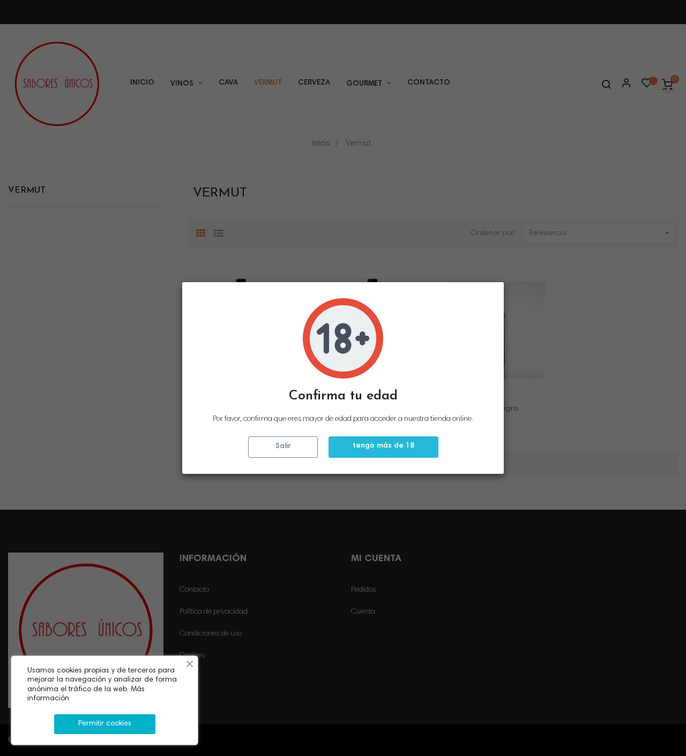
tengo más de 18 (383, 446)
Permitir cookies (104, 724)
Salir (282, 446)
